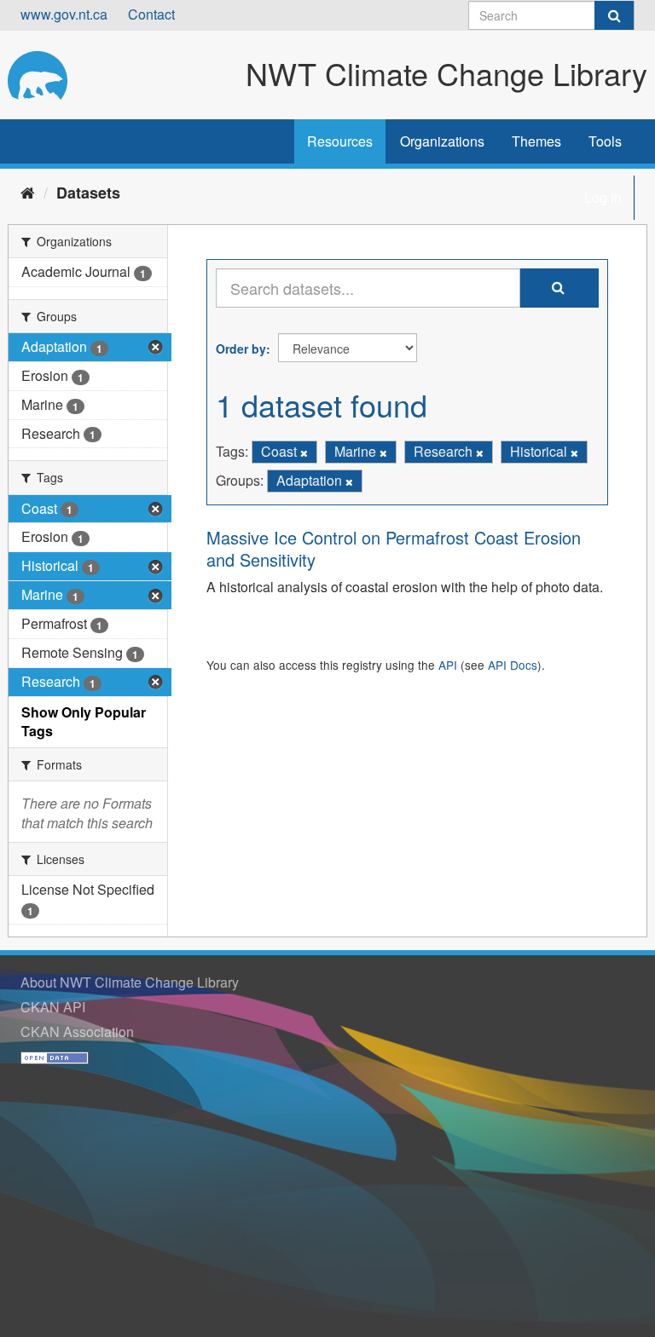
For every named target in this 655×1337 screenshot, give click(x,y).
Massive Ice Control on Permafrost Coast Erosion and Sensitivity (393, 548)
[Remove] (304, 452)
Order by (241, 348)
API (447, 664)
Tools (605, 141)
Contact (151, 14)
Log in (603, 197)
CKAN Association (77, 1031)
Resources (340, 141)
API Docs (512, 664)
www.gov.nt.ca (63, 14)
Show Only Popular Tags (83, 721)
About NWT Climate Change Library (129, 982)
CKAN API (52, 1007)
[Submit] (614, 15)
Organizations (442, 141)
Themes (536, 141)
